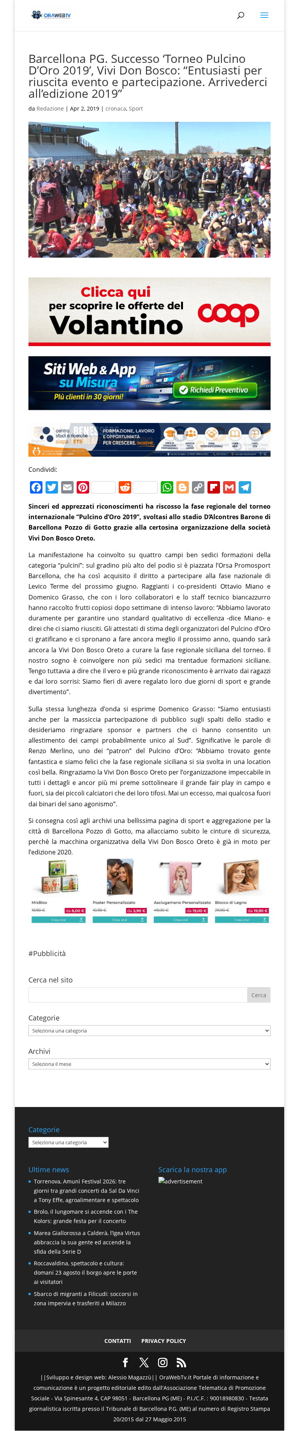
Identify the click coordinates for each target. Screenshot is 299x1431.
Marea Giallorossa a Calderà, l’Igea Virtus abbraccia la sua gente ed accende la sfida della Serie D (87, 1242)
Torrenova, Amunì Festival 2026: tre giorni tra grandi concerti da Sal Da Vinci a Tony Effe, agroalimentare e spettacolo (86, 1191)
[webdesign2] (149, 409)
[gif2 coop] (149, 340)
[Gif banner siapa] (149, 451)
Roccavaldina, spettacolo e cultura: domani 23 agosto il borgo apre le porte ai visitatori (85, 1272)
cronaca (116, 108)
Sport (136, 108)
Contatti (117, 1340)
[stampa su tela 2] (149, 918)
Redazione (50, 108)
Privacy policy (163, 1340)
